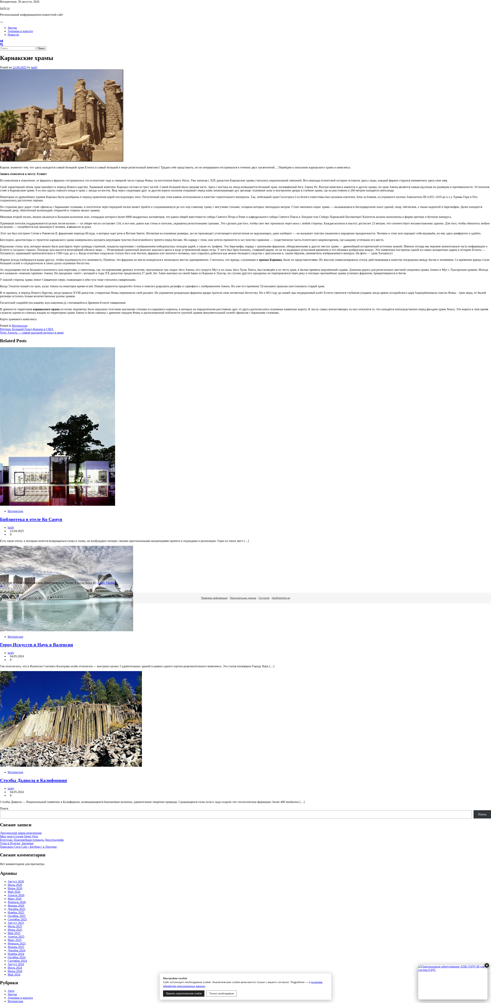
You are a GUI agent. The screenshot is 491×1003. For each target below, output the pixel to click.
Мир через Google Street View (19, 836)
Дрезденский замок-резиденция (20, 833)
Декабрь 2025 (16, 909)
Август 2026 (16, 881)
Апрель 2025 (16, 936)
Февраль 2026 (17, 902)
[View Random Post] (1, 41)
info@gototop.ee (281, 598)
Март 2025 (14, 940)
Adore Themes (106, 582)
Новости (13, 34)
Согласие (264, 598)
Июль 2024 (15, 967)
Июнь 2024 (15, 971)
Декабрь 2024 (16, 950)
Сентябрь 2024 (17, 960)
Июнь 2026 (15, 888)
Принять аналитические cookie (184, 993)
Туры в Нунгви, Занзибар (17, 843)
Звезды (12, 27)
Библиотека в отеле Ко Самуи (31, 519)
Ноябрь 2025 (16, 912)
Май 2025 (14, 933)
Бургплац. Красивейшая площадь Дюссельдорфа (32, 839)
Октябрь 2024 (17, 957)
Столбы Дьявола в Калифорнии (33, 780)
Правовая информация (214, 598)
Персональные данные (243, 598)
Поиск (4, 808)
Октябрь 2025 (17, 916)
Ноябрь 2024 (16, 953)
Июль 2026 (15, 884)
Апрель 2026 (16, 895)
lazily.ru (5, 8)
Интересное (19, 325)
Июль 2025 (15, 926)
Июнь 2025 (15, 929)
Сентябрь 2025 (17, 919)
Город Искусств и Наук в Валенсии (36, 644)
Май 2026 (14, 891)
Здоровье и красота (20, 31)
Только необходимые (221, 993)
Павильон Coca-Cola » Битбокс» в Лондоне (28, 846)
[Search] (1, 44)
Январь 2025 (16, 947)
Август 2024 (16, 964)
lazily (34, 67)
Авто (11, 990)
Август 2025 (16, 922)
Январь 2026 (16, 905)
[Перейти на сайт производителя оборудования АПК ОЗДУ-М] (452, 982)
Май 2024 (14, 974)
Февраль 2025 (17, 943)
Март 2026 (14, 898)
